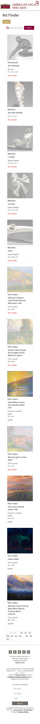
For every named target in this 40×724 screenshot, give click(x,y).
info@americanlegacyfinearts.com (18, 677)
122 (21, 633)
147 (8, 639)
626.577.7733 (20, 662)
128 (20, 636)
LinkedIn (19, 652)
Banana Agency (23, 712)
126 (12, 636)
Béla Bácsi (11, 109)
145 (27, 636)
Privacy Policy (28, 710)
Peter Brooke (13, 62)
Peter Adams (13, 294)
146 (31, 636)
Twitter (28, 652)
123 (25, 633)
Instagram (15, 652)
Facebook (10, 652)
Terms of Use (17, 710)
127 (16, 636)
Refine (6, 21)
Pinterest (24, 652)
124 (30, 633)
